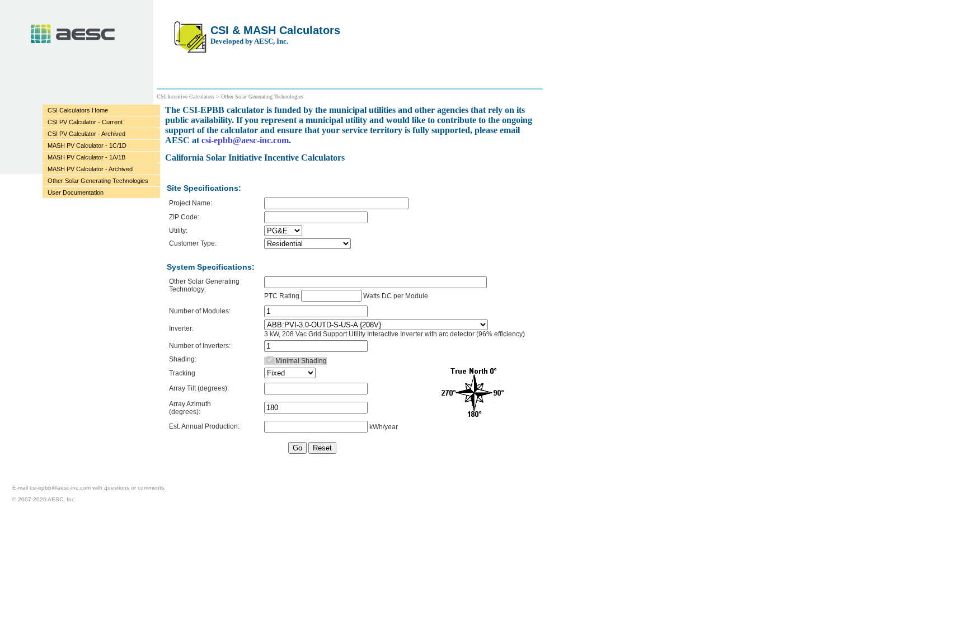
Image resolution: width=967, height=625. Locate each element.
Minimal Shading (301, 361)
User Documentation (76, 192)
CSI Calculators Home (78, 110)
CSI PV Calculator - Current (85, 122)
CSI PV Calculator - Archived (86, 133)
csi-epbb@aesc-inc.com (245, 140)
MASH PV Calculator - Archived (90, 169)
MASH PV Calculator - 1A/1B (86, 157)
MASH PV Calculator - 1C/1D (87, 145)
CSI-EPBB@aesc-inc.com (60, 488)
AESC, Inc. (73, 34)
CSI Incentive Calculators (186, 96)
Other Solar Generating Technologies (98, 180)
